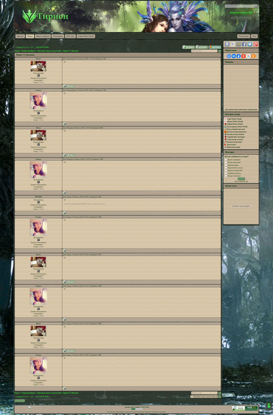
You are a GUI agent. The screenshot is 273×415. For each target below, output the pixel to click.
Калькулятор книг (234, 142)
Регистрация (244, 36)
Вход (254, 36)
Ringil (137, 407)
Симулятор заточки (235, 139)
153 (101, 128)
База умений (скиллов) (236, 129)
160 (100, 355)
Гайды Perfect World (235, 124)
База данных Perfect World (237, 127)
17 (43, 47)
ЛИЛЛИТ (38, 197)
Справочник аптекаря (236, 137)
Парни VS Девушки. (71, 51)
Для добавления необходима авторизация (241, 110)
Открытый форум (28, 51)
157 (100, 254)
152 (105, 90)
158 (100, 286)
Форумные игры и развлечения (49, 51)
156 (100, 217)
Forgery (38, 90)
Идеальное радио (233, 147)
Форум (17, 51)
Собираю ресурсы (234, 173)
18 (45, 47)
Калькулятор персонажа (236, 132)
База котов (231, 145)
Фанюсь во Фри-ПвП (235, 170)
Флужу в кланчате (234, 176)
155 (100, 197)
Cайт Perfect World (234, 119)
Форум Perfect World (235, 122)
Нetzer (38, 59)
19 (47, 47)
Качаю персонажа (234, 162)
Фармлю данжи (233, 165)
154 (101, 159)
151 (105, 59)
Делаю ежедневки (234, 160)
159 (100, 323)
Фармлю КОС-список (235, 168)
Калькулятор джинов (235, 134)
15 (39, 47)
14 (37, 47)
